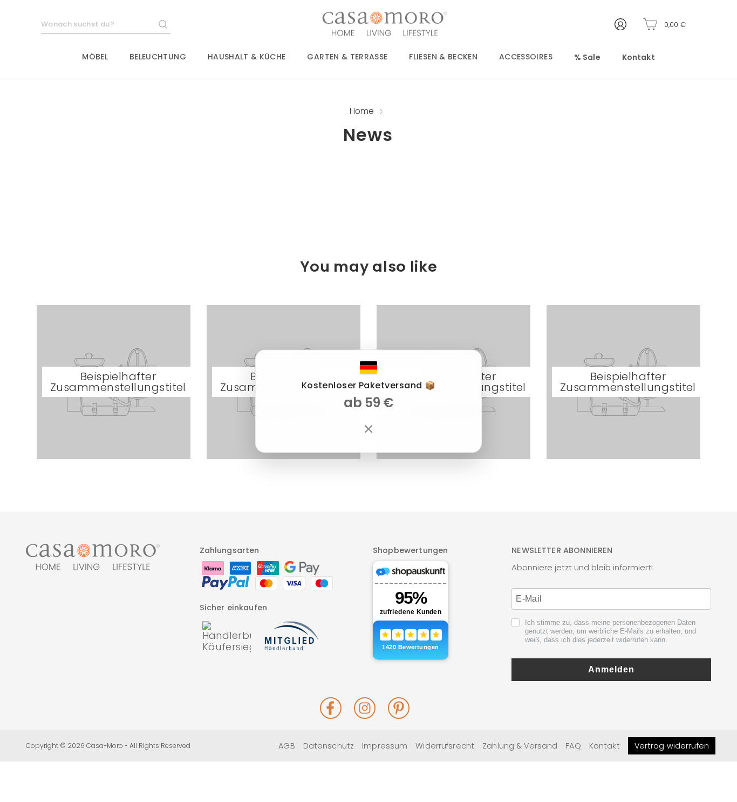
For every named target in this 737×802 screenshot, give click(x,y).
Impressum (384, 745)
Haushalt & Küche (247, 56)
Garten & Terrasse (347, 56)
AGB (286, 745)
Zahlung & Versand (519, 745)
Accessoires (525, 56)
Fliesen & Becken (443, 56)
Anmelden (611, 669)
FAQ (573, 745)
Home (362, 111)
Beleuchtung (157, 56)
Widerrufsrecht (444, 745)
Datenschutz (328, 745)
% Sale (587, 57)
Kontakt (638, 57)
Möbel (95, 56)
